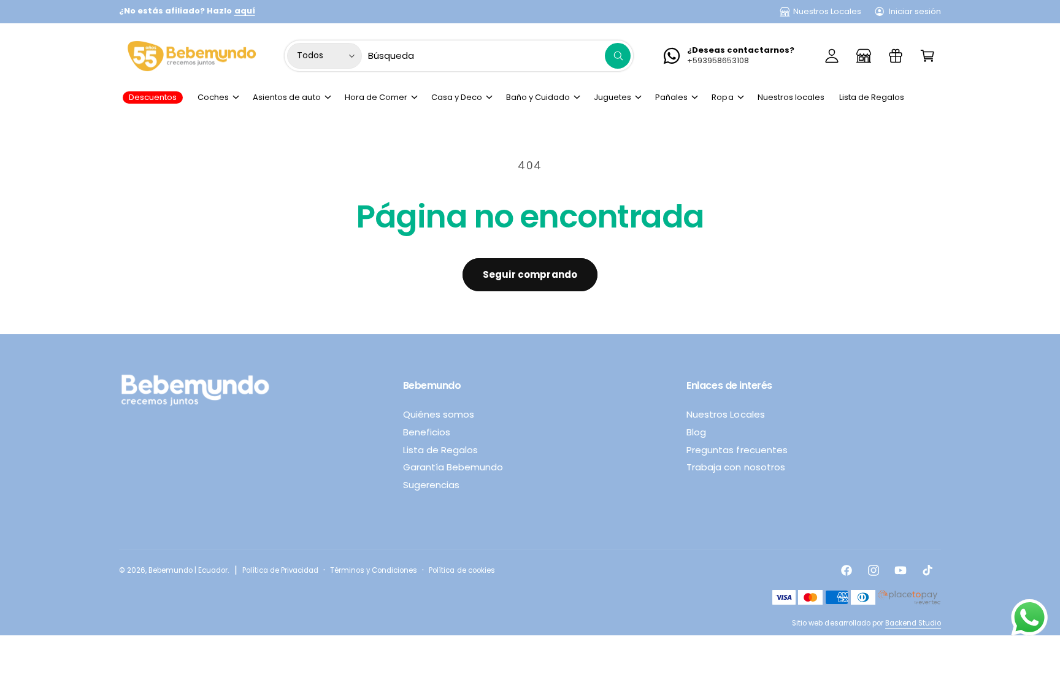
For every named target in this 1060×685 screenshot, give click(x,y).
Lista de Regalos (440, 449)
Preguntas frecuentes (736, 449)
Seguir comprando (530, 274)
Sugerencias (431, 484)
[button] (927, 56)
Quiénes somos (438, 414)
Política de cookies (461, 570)
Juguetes (612, 97)
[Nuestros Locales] (864, 56)
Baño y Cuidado (538, 97)
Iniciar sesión (915, 11)
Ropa (722, 97)
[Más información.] (1029, 620)
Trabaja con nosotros (735, 467)
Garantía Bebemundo (453, 467)
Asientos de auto (286, 97)
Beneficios (426, 432)
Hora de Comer (376, 97)
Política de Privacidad (280, 570)
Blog (696, 432)
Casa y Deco (456, 97)
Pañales (671, 97)
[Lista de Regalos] (896, 56)
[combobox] (499, 56)
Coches (213, 97)
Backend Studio (913, 623)
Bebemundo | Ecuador (188, 570)
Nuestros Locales (827, 11)
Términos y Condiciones (373, 570)
